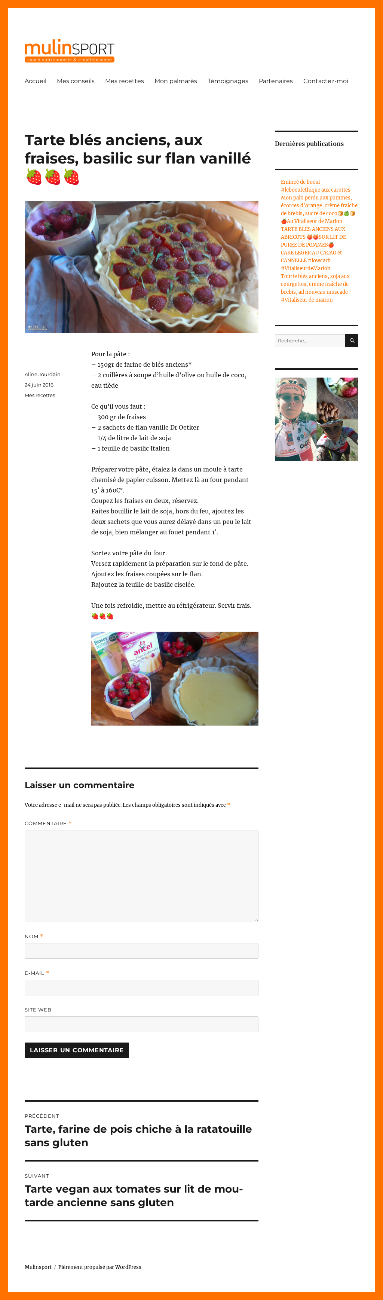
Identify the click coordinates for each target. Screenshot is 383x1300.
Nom (34, 936)
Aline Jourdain (43, 374)
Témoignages (228, 81)
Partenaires (276, 81)
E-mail (37, 973)
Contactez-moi (325, 81)
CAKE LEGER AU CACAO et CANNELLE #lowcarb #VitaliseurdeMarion (311, 261)
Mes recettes (124, 81)
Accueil (35, 81)
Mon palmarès (175, 81)
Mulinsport (38, 1267)
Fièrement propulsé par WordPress (99, 1267)
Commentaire (48, 823)
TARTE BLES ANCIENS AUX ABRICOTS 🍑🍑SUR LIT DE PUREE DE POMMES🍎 (313, 237)
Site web (38, 1010)
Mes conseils (76, 81)
